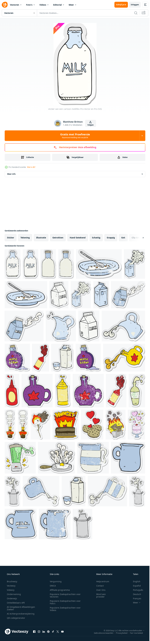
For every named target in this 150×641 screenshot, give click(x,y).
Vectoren (14, 4)
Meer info (11, 174)
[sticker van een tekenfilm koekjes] (92, 425)
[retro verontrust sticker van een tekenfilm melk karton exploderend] (81, 294)
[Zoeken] (133, 13)
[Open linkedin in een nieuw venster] (43, 631)
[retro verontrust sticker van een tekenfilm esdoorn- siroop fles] (17, 358)
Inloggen (133, 4)
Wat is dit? (31, 167)
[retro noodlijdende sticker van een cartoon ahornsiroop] (88, 390)
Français (135, 598)
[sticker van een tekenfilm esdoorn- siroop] (124, 358)
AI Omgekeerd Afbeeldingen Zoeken (17, 608)
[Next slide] (138, 237)
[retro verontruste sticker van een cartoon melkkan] (61, 326)
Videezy (10, 590)
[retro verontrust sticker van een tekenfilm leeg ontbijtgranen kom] (99, 264)
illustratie (41, 237)
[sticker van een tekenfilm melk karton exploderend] (134, 264)
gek (123, 237)
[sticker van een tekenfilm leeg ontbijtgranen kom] (26, 294)
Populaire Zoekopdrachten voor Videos (64, 609)
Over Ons (99, 590)
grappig (111, 237)
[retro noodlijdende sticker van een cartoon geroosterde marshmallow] (40, 425)
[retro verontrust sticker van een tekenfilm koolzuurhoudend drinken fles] (10, 425)
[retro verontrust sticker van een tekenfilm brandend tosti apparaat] (116, 425)
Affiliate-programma (59, 590)
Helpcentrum (100, 581)
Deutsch (135, 594)
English (134, 581)
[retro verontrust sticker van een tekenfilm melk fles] (12, 264)
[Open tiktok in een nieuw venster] (53, 631)
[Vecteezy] (5, 5)
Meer (71, 4)
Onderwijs (12, 598)
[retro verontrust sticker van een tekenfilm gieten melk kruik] (41, 491)
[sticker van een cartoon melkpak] (101, 294)
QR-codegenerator (16, 618)
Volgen (89, 125)
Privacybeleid (119, 632)
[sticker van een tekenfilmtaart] (66, 425)
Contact (98, 585)
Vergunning (54, 581)
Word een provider (99, 595)
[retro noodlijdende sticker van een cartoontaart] (136, 425)
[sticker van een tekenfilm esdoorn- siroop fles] (88, 358)
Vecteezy (11, 585)
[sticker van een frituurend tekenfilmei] (56, 458)
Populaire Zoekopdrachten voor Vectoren (64, 595)
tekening (25, 237)
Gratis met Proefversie (74, 136)
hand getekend (78, 237)
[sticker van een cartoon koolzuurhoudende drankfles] (23, 425)
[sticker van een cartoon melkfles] (30, 264)
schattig (96, 237)
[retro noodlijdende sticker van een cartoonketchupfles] (116, 390)
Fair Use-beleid (134, 632)
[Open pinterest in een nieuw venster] (48, 631)
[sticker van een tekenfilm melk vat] (12, 491)
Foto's (29, 4)
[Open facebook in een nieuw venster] (34, 631)
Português (136, 590)
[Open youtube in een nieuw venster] (62, 631)
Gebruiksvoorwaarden (101, 632)
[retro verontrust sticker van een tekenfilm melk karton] (59, 294)
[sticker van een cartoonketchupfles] (40, 358)
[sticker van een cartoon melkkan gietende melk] (123, 326)
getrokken (57, 237)
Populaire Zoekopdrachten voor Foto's (64, 602)
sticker (10, 237)
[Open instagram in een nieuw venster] (39, 631)
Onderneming (14, 594)
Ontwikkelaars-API (15, 602)
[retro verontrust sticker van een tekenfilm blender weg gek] (20, 458)
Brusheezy (12, 581)
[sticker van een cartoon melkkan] (128, 458)
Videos (42, 4)
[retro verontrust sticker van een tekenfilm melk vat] (137, 491)
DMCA (52, 585)
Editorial (57, 4)
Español (135, 585)
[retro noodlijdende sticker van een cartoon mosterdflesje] (62, 390)
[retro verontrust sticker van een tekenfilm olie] (137, 390)
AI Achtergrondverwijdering (20, 613)
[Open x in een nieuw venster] (58, 631)
